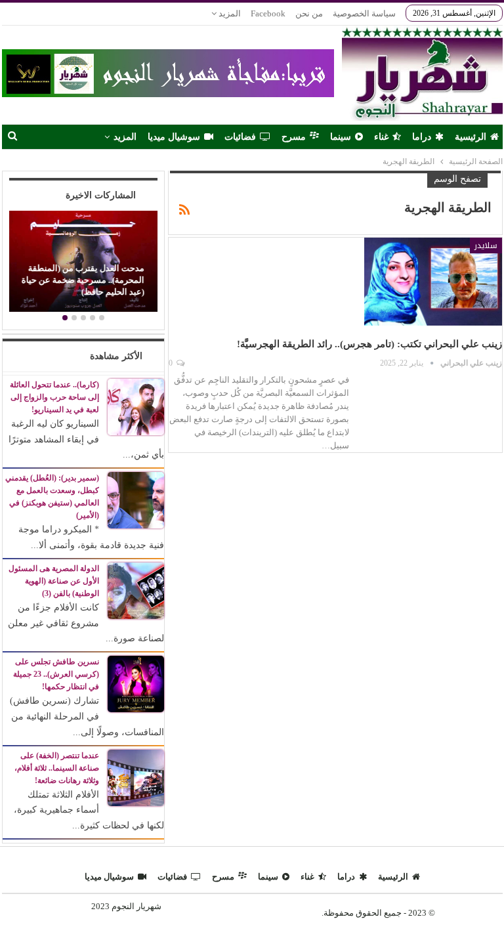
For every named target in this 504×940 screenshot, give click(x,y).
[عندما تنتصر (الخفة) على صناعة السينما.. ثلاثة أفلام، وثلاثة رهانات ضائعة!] (136, 777)
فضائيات (240, 137)
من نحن (309, 13)
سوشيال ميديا (174, 137)
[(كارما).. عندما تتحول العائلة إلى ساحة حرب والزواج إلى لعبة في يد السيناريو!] (136, 406)
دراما (421, 137)
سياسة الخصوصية (364, 13)
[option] (83, 263)
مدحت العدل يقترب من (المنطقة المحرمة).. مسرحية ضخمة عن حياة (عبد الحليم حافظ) (83, 280)
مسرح (294, 137)
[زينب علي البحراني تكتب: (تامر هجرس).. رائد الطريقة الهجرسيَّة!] (433, 282)
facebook (268, 13)
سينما (340, 137)
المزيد (229, 13)
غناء (381, 137)
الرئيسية (470, 137)
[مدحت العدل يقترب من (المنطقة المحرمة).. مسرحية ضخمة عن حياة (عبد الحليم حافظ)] (83, 261)
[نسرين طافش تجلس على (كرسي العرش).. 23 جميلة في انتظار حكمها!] (136, 683)
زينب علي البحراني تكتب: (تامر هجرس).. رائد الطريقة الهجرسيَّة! (369, 344)
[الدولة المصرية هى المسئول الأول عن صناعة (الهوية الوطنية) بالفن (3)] (136, 590)
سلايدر (485, 245)
